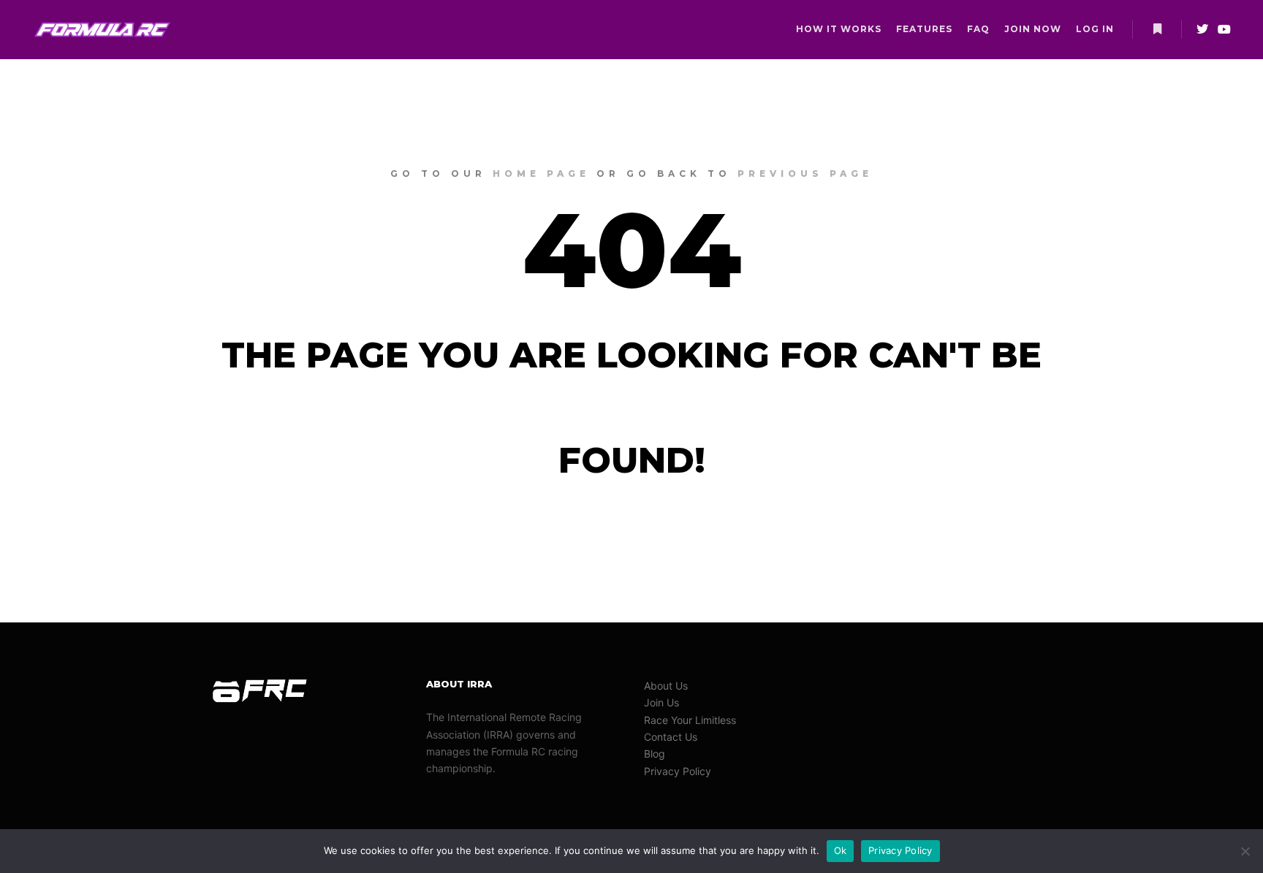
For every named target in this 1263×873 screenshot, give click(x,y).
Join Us (661, 702)
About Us (666, 685)
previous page (805, 173)
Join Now (1032, 28)
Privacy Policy (677, 771)
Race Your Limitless (690, 720)
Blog (654, 753)
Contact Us (670, 737)
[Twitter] (1202, 29)
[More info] (1157, 29)
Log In (1095, 28)
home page (541, 173)
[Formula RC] (102, 29)
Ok (840, 850)
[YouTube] (1224, 29)
